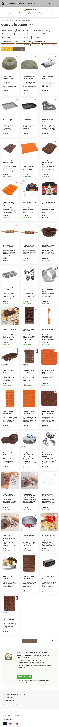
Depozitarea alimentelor (39, 33)
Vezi (49, 3)
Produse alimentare (40, 41)
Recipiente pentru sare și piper (40, 30)
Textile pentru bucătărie (23, 45)
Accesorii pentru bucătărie (23, 33)
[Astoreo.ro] (29, 10)
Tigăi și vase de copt (23, 30)
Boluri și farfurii (27, 41)
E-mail (20, 671)
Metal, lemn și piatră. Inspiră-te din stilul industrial (22, 3)
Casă (7, 20)
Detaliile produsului (17, 93)
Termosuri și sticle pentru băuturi (11, 41)
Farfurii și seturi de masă (9, 37)
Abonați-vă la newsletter (24, 676)
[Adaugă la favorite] (16, 57)
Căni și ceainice (37, 37)
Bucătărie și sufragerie (15, 20)
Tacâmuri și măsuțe (24, 37)
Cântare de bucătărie (8, 45)
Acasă (2, 20)
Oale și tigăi (35, 45)
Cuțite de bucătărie (7, 33)
